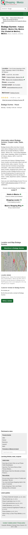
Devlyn (4, 440)
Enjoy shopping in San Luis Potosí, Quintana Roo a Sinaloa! (12, 487)
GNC (3, 438)
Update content (12, 523)
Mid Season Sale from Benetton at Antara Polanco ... (13, 472)
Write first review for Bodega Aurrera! (12, 100)
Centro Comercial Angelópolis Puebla (13, 508)
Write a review (7, 301)
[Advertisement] (14, 51)
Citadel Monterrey (10, 505)
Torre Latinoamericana (12, 503)
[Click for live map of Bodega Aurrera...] (14, 261)
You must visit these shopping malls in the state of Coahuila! (13, 483)
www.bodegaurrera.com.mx (14, 87)
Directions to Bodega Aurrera (14, 248)
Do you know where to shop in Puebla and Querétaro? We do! (14, 479)
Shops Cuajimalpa (11, 501)
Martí (3, 446)
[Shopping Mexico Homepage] (14, 3)
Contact (5, 523)
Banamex (5, 442)
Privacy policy (21, 523)
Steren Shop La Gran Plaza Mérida (14, 514)
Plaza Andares (10, 511)
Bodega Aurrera (14, 93)
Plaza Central (10, 499)
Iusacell (4, 444)
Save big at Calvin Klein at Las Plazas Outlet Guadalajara (12, 464)
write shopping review (12, 183)
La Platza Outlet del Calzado (14, 497)
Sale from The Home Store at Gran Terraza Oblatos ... (11, 468)
